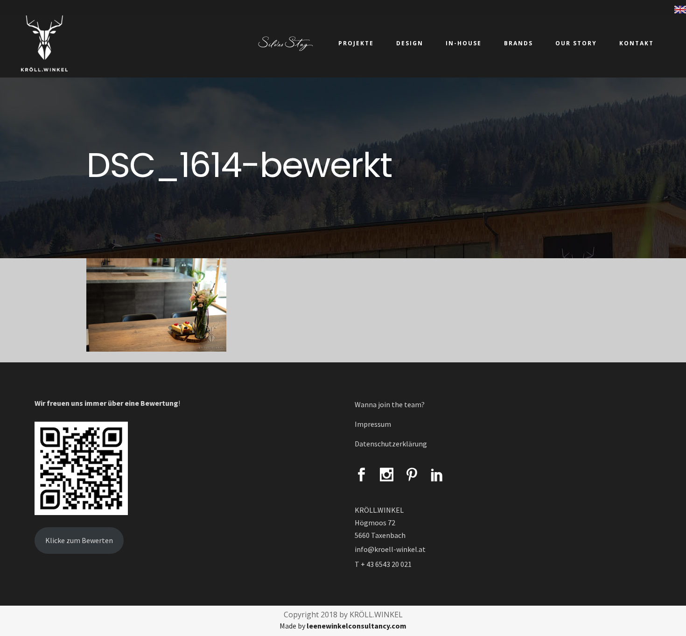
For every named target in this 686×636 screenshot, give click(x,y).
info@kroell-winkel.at (390, 549)
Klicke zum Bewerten (79, 540)
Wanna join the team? (390, 404)
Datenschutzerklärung (391, 443)
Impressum (373, 424)
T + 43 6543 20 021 (383, 564)
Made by (343, 625)
